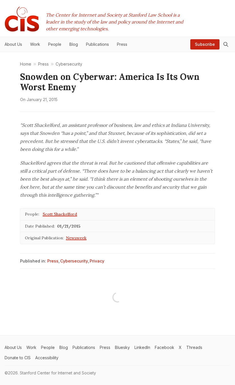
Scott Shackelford (60, 214)
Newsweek (76, 237)
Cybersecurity (74, 260)
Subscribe (205, 44)
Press (52, 260)
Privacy (97, 260)
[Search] (225, 44)
